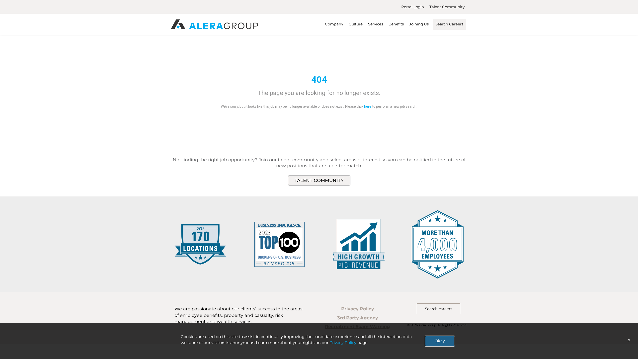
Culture (356, 24)
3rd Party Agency (357, 318)
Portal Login (412, 6)
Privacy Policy (357, 309)
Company (334, 24)
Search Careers (449, 24)
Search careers (438, 308)
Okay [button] (440, 341)
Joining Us (419, 24)
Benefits (396, 24)
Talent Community (447, 6)
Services (375, 24)
